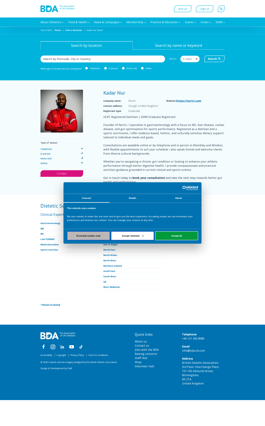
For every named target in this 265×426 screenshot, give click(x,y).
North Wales (110, 255)
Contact (62, 173)
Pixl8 (69, 368)
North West (109, 260)
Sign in (204, 9)
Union (205, 22)
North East (109, 249)
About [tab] (178, 198)
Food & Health (77, 22)
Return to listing (51, 304)
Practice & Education (164, 22)
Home (58, 30)
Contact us (142, 345)
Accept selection (131, 235)
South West (109, 276)
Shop (138, 362)
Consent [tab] (86, 198)
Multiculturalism (49, 244)
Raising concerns (146, 354)
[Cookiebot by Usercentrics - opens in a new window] (184, 188)
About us (141, 341)
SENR (219, 22)
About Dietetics (50, 22)
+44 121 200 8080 (193, 338)
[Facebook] (43, 347)
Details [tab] (132, 198)
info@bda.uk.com (193, 350)
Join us (182, 9)
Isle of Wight (110, 244)
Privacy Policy (77, 355)
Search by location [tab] (86, 45)
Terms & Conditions (98, 355)
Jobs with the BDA (147, 349)
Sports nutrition (49, 249)
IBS (42, 233)
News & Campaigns (106, 22)
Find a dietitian (73, 30)
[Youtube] (72, 347)
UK (104, 281)
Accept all (176, 235)
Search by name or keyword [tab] (178, 45)
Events (189, 22)
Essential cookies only (88, 235)
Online (148, 68)
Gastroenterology (50, 223)
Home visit (131, 68)
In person (113, 68)
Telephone (95, 68)
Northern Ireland (112, 265)
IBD (42, 228)
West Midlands (111, 287)
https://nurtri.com (188, 101)
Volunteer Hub (144, 366)
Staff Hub (141, 358)
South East (109, 271)
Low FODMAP (47, 239)
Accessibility (46, 355)
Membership (135, 22)
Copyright (61, 355)
